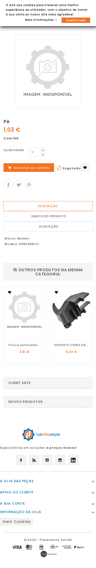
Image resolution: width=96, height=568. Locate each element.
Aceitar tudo (76, 20)
